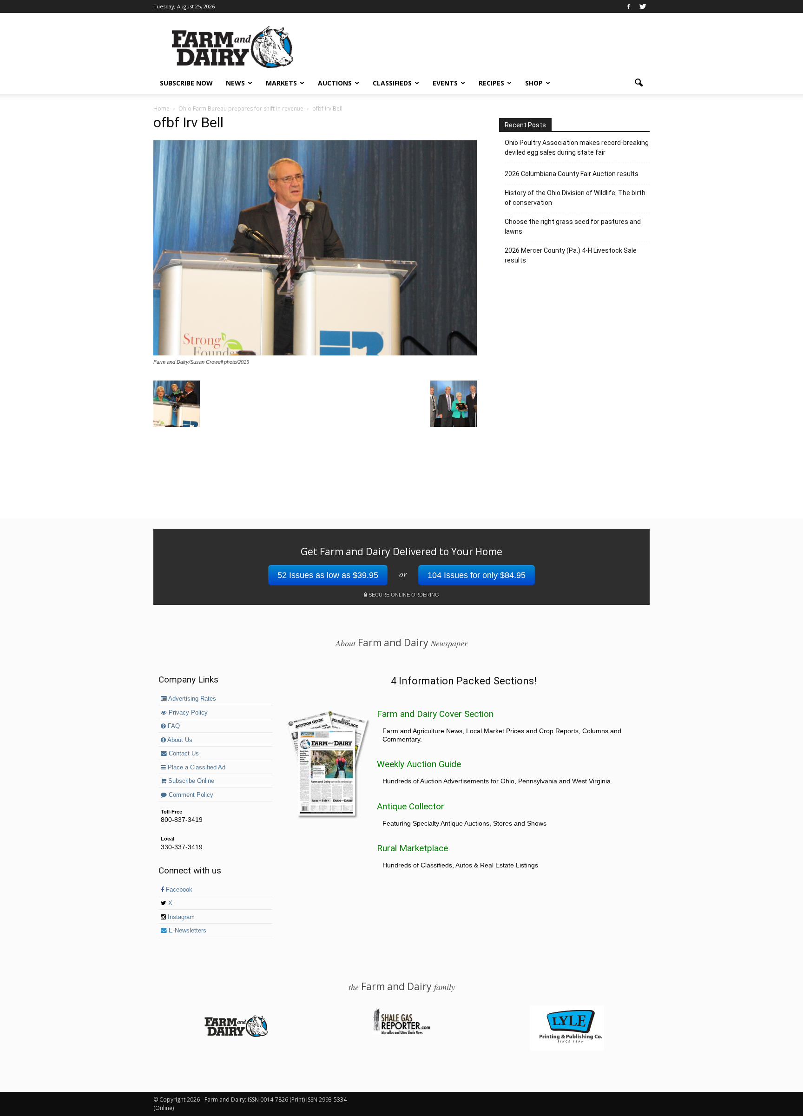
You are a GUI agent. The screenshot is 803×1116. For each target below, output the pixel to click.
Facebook (178, 889)
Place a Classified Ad (195, 767)
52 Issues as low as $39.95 (327, 575)
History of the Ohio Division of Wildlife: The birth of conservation (575, 197)
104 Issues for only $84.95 (477, 575)
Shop (534, 83)
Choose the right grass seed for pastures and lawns (573, 226)
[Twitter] (643, 6)
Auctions (335, 83)
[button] (638, 83)
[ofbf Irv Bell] (315, 353)
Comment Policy (190, 795)
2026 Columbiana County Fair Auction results (571, 173)
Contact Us (183, 753)
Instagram (180, 917)
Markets (281, 83)
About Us (179, 740)
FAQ (173, 726)
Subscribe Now (186, 83)
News (235, 83)
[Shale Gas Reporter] (401, 1033)
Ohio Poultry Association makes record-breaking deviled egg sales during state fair (577, 147)
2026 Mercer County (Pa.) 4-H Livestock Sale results (571, 255)
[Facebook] (629, 6)
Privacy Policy (187, 712)
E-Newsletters (186, 930)
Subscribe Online (190, 781)
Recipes (491, 83)
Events (445, 83)
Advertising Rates (191, 699)
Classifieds (392, 83)
